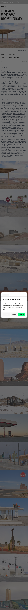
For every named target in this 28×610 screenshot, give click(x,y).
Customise (14, 314)
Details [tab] (12, 295)
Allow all (22, 314)
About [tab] (18, 295)
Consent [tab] (6, 295)
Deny (6, 314)
